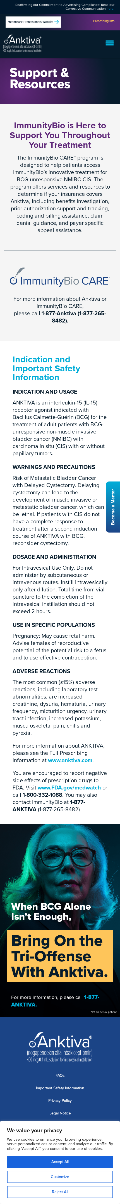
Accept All (60, 1162)
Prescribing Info (103, 21)
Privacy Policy (60, 1101)
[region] (60, 1162)
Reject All (60, 1192)
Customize (60, 1177)
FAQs (60, 1075)
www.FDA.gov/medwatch (69, 787)
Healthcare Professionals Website (30, 22)
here (110, 8)
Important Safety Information (60, 1088)
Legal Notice (60, 1113)
